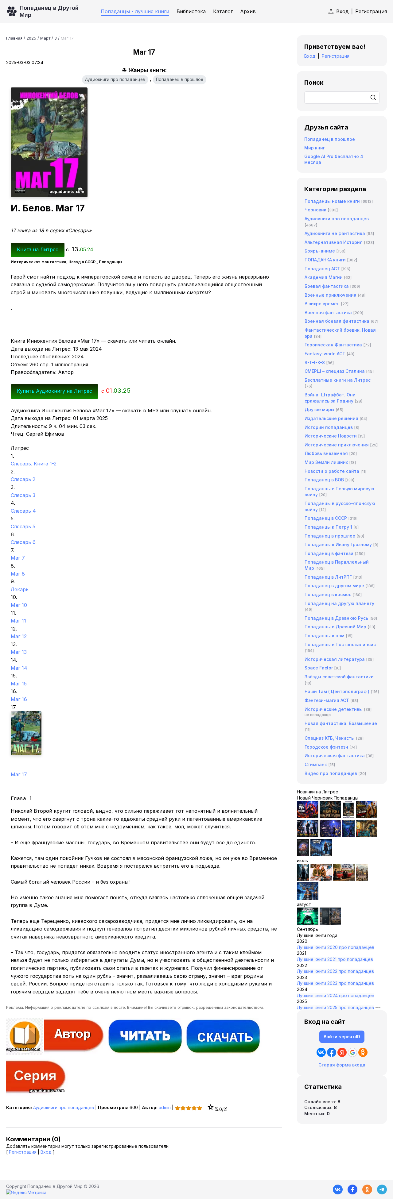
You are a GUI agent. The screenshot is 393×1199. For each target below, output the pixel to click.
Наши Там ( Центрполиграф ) (337, 691)
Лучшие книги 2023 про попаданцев (335, 983)
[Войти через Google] (352, 1052)
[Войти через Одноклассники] (363, 1052)
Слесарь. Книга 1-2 (33, 464)
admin (165, 1107)
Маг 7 (18, 558)
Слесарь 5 (23, 526)
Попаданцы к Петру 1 (328, 527)
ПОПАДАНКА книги (325, 259)
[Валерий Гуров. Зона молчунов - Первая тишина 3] (366, 816)
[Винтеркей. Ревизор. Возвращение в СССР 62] (348, 816)
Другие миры (319, 409)
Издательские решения (331, 418)
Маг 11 (18, 621)
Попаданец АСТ (322, 268)
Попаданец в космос (328, 594)
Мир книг (314, 147)
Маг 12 (19, 636)
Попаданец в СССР (326, 518)
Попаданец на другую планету (339, 603)
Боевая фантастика (327, 286)
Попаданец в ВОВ (324, 479)
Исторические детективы (334, 709)
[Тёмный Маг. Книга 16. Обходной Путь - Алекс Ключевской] (348, 835)
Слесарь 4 (23, 511)
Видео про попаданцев (331, 773)
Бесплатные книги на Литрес (338, 380)
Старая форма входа (341, 1064)
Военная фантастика (328, 312)
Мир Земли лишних (326, 462)
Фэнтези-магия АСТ (327, 700)
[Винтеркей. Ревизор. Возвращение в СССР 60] (321, 879)
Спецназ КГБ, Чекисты (330, 738)
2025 (31, 38)
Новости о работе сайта (332, 471)
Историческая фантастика (335, 755)
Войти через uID (342, 1036)
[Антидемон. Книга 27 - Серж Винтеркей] (303, 879)
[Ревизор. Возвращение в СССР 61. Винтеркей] (344, 879)
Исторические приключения (337, 444)
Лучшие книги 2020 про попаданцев (335, 947)
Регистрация (371, 11)
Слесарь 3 (23, 495)
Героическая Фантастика (333, 344)
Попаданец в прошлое (179, 79)
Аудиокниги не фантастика (335, 233)
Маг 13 (19, 652)
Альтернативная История (334, 242)
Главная (14, 38)
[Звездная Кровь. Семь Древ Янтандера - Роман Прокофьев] (330, 816)
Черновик (315, 209)
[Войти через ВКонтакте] (321, 1052)
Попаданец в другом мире (334, 585)
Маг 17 (19, 774)
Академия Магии (324, 277)
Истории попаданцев (329, 427)
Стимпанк (316, 764)
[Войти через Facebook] (331, 1052)
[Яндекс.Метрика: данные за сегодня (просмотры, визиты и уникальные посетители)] (26, 1192)
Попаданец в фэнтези (329, 553)
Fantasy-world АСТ (325, 353)
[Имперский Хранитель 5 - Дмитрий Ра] (330, 835)
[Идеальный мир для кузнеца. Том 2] (307, 816)
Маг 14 (19, 668)
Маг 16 (19, 699)
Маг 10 (19, 605)
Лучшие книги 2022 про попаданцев (335, 971)
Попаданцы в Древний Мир (335, 626)
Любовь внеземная (326, 453)
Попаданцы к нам (324, 635)
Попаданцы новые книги (332, 201)
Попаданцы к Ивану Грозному (338, 544)
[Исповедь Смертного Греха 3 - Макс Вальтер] (307, 923)
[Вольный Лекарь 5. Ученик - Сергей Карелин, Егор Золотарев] (307, 898)
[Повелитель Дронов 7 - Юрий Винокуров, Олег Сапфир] (307, 835)
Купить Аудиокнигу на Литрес (54, 391)
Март (45, 38)
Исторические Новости (331, 435)
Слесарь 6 (23, 542)
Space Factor (319, 667)
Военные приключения (330, 295)
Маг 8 (18, 574)
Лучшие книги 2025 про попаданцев (335, 1007)
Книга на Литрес (37, 249)
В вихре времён (322, 303)
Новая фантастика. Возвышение (341, 723)
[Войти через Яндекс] (342, 1052)
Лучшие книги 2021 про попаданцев (335, 959)
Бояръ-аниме (320, 250)
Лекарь (20, 589)
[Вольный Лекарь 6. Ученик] (321, 854)
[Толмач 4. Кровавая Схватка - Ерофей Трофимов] (330, 923)
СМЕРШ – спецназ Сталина (335, 371)
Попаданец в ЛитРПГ (328, 577)
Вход (342, 11)
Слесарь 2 (23, 479)
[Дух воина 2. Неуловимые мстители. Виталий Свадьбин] (362, 879)
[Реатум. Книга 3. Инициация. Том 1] (303, 854)
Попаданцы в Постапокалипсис (340, 644)
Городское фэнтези (326, 747)
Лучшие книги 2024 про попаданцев (335, 995)
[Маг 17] (144, 733)
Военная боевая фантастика (337, 321)
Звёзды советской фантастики (339, 676)
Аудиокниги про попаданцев (115, 79)
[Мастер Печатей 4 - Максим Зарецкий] (366, 835)
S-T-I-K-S (315, 362)
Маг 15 (19, 683)
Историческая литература (335, 659)
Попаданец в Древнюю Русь (336, 618)
